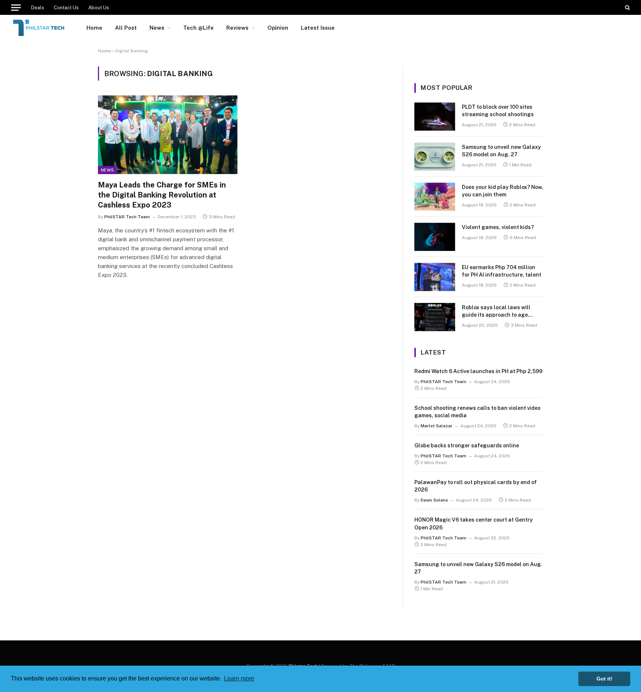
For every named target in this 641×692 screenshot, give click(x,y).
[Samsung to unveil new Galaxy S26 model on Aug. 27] (434, 157)
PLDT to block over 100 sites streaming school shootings (498, 110)
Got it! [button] (604, 679)
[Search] (627, 7)
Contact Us (66, 7)
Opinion (277, 28)
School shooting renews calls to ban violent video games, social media (477, 411)
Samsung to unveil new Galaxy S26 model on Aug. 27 (501, 150)
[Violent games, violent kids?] (434, 237)
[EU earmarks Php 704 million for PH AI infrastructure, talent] (434, 277)
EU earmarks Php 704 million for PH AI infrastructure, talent (501, 271)
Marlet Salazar (437, 425)
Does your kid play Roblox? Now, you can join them (502, 191)
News (156, 28)
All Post (126, 28)
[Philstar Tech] (39, 28)
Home (94, 28)
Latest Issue (318, 28)
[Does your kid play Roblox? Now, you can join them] (434, 197)
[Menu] (16, 7)
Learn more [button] (239, 678)
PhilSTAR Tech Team (127, 216)
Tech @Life (198, 28)
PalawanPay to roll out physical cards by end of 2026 (475, 486)
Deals (37, 7)
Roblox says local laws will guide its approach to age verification (496, 311)
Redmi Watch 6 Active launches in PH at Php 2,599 (478, 371)
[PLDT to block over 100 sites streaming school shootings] (434, 116)
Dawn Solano (434, 500)
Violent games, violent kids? (498, 227)
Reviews (237, 28)
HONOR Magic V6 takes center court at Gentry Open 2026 (473, 523)
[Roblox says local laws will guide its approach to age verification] (434, 317)
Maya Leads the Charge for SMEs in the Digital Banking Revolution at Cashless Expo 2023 (162, 194)
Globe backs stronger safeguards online (466, 445)
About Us (98, 7)
